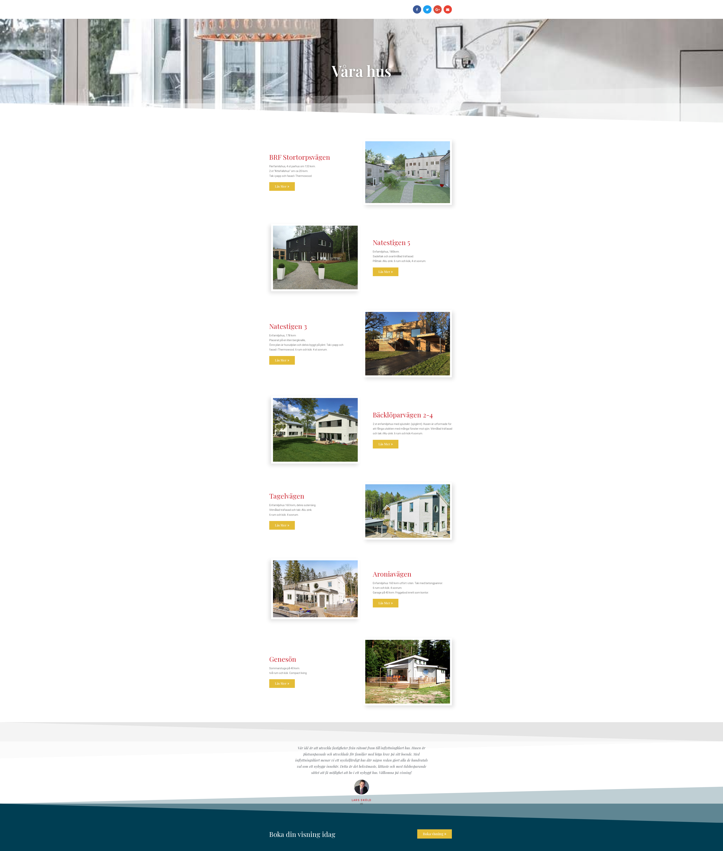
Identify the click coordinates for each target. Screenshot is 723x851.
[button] (282, 186)
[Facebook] (417, 9)
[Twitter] (427, 9)
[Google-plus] (437, 9)
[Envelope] (448, 9)
